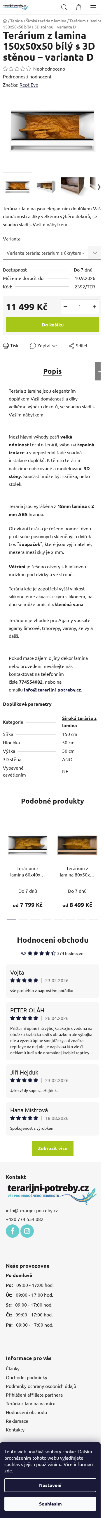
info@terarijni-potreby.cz (52, 690)
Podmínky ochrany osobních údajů (41, 1386)
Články (13, 1368)
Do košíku (53, 324)
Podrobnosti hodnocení (27, 76)
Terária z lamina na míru (30, 1403)
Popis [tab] (52, 371)
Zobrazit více (52, 1148)
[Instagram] (27, 1231)
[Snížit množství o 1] (65, 306)
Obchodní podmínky (26, 1377)
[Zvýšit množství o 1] (94, 306)
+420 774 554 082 (24, 1219)
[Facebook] (12, 1231)
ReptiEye (29, 84)
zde (8, 1470)
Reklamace (17, 1421)
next (99, 844)
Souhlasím (50, 1504)
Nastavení (50, 1485)
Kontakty (15, 1429)
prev (6, 844)
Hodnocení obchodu (52, 939)
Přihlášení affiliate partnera (34, 1394)
